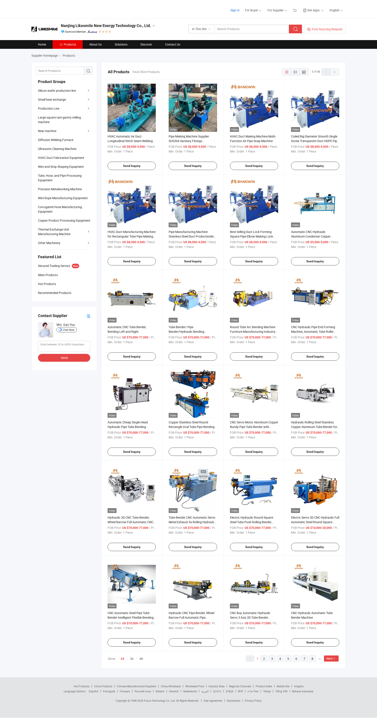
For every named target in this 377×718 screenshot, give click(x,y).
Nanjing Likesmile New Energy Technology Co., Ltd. (106, 25)
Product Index (264, 686)
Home (42, 44)
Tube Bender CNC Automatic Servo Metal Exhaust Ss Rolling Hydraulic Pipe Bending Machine (192, 522)
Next (329, 658)
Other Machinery (49, 243)
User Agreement (213, 700)
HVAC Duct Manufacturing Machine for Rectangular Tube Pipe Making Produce (132, 236)
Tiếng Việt (281, 691)
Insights (298, 686)
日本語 (229, 691)
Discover (146, 44)
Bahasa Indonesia (302, 691)
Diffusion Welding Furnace (55, 140)
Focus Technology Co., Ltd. (160, 700)
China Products (103, 686)
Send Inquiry (132, 166)
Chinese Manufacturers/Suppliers (136, 686)
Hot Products (81, 686)
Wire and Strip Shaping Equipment (61, 167)
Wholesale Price (194, 686)
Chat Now (68, 329)
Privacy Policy (253, 700)
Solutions (121, 44)
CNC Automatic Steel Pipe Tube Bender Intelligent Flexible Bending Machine (131, 617)
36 (132, 659)
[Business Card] (88, 316)
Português (109, 691)
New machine (47, 131)
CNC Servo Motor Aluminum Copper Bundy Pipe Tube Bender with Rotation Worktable (254, 426)
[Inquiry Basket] (295, 10)
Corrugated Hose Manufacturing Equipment (60, 209)
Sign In (235, 10)
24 (122, 658)
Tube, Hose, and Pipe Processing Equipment (60, 177)
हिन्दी (240, 691)
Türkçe (267, 691)
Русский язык (143, 691)
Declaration (233, 700)
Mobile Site (283, 686)
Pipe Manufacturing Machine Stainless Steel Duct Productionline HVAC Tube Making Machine (192, 236)
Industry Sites (216, 686)
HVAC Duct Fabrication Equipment (61, 158)
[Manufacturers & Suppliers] (59, 8)
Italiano (160, 691)
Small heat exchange (52, 99)
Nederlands (190, 691)
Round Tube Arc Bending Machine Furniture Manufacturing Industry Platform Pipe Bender (252, 331)
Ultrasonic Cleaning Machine (57, 149)
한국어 (217, 691)
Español (93, 691)
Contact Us (172, 44)
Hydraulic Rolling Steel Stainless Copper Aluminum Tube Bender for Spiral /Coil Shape (314, 426)
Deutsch (174, 691)
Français (125, 691)
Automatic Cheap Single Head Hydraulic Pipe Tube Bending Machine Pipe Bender (128, 426)
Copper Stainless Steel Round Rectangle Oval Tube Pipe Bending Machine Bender (191, 426)
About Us (95, 44)
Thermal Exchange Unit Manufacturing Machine (54, 231)
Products (70, 44)
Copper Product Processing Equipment (64, 220)
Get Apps (313, 10)
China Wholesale (171, 686)
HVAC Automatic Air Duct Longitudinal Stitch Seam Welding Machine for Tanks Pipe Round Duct (132, 141)
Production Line (48, 108)
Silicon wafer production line (57, 90)
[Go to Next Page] (335, 72)
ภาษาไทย (253, 691)
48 (141, 659)
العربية (205, 691)
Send (64, 358)
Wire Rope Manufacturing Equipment (63, 198)
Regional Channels (240, 686)
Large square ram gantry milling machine (59, 119)
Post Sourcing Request (327, 29)
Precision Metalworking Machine (60, 189)
